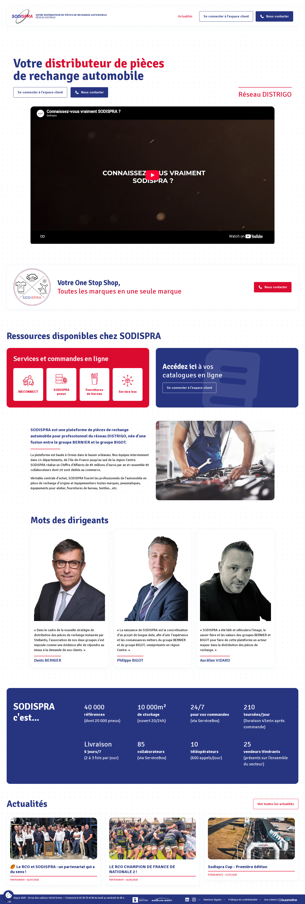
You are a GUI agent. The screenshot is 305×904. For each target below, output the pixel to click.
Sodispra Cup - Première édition (237, 866)
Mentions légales (213, 899)
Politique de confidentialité (242, 899)
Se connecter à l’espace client (226, 16)
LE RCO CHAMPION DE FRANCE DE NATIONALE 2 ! (142, 869)
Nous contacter (92, 92)
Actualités (185, 16)
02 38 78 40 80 (86, 897)
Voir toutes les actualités (275, 804)
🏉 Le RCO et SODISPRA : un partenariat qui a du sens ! (52, 869)
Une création (271, 899)
